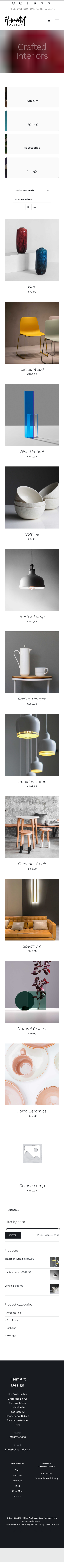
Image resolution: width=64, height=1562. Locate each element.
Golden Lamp (32, 1185)
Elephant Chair (32, 863)
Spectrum (32, 946)
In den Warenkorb (29, 249)
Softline (32, 534)
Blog (17, 1486)
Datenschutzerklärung (46, 1478)
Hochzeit (17, 1475)
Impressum (46, 1473)
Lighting (11, 1327)
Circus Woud (32, 369)
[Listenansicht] (35, 207)
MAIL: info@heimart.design (42, 9)
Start (17, 1470)
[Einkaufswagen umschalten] (48, 20)
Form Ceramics (32, 1111)
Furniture (12, 1320)
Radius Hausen (32, 698)
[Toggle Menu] (57, 21)
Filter (12, 1235)
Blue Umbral (32, 451)
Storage (11, 1335)
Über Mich (17, 1491)
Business (17, 1480)
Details (13, 252)
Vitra (32, 286)
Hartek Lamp (32, 616)
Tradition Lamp (32, 781)
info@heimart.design (17, 1449)
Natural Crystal (32, 1028)
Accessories (14, 1312)
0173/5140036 (17, 1437)
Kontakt (18, 1496)
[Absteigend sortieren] (48, 190)
